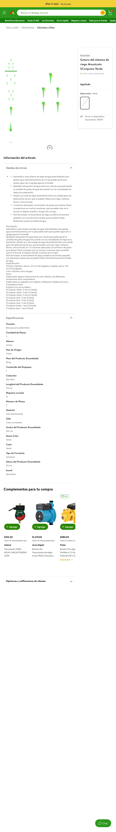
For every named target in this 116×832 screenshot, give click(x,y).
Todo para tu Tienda (98, 20)
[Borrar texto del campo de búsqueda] (98, 13)
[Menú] (4, 12)
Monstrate (85, 55)
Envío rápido (63, 20)
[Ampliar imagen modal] (49, 147)
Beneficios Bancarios (15, 20)
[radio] (84, 103)
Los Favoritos (48, 20)
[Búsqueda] (102, 12)
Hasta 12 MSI (33, 20)
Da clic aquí (66, 3)
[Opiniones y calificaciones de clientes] (71, 580)
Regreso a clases (78, 20)
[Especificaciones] (71, 317)
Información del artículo (20, 158)
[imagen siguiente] (10, 142)
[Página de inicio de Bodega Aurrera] (12, 12)
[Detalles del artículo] (71, 167)
